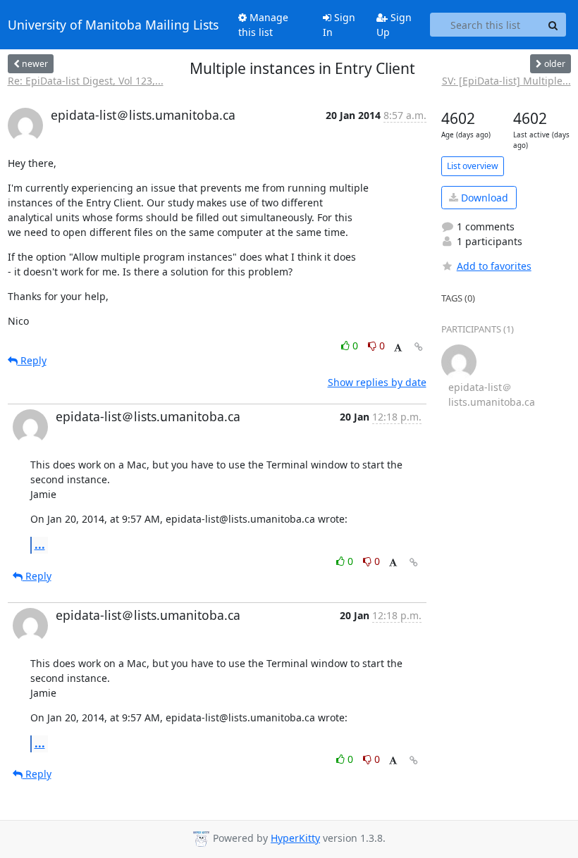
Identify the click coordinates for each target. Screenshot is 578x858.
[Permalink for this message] (418, 346)
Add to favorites (494, 266)
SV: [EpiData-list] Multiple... (506, 80)
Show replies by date (377, 382)
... (40, 544)
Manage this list (263, 25)
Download (483, 197)
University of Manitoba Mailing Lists (113, 24)
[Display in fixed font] (397, 347)
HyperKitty (295, 838)
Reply (32, 360)
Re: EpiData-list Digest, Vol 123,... (86, 80)
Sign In (339, 25)
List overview (472, 166)
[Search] (553, 25)
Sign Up (394, 25)
